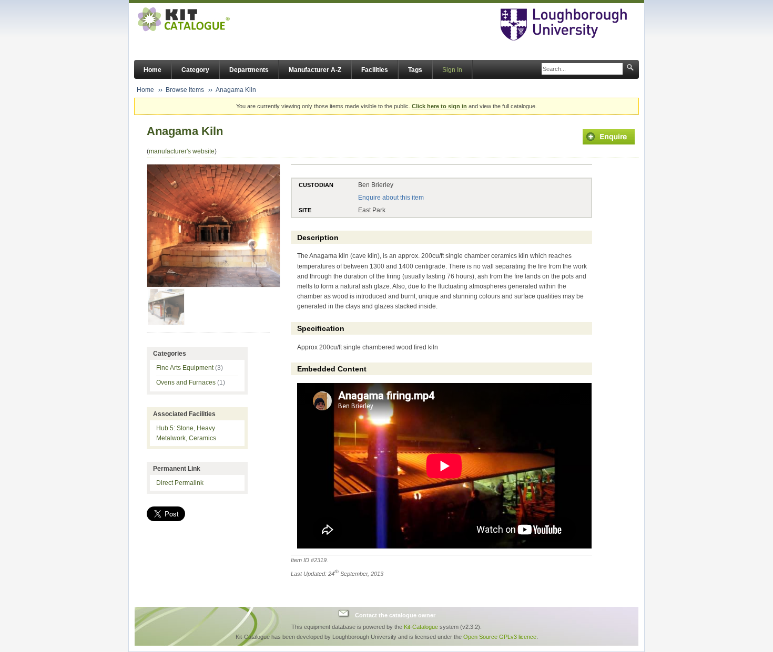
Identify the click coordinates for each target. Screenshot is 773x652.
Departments (249, 70)
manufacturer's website (182, 151)
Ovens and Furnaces (190, 382)
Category (195, 70)
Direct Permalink (180, 483)
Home (152, 70)
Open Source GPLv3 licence (499, 637)
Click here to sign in (439, 106)
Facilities (374, 70)
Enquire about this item (391, 197)
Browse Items (185, 90)
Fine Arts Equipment (189, 367)
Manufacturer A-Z (315, 70)
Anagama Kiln (236, 90)
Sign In (452, 70)
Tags (415, 70)
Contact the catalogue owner (395, 615)
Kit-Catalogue (421, 627)
